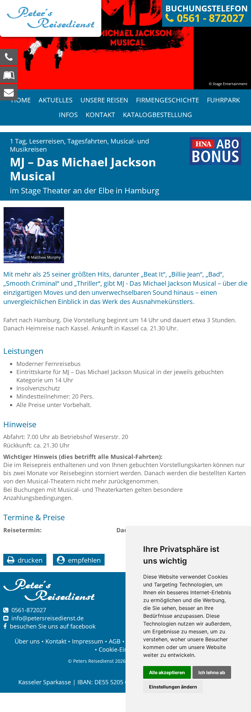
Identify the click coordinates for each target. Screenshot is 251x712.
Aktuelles (56, 100)
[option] (125, 44)
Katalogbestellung (157, 114)
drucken (30, 560)
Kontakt (100, 114)
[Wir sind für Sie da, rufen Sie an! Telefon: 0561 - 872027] (9, 57)
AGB (115, 641)
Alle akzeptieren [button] (167, 672)
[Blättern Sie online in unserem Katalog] (9, 75)
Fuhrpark (223, 100)
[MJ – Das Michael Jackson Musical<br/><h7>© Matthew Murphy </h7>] (34, 235)
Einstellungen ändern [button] (173, 686)
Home (21, 100)
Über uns (27, 641)
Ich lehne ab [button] (211, 672)
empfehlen (84, 560)
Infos (68, 114)
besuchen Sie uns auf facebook (51, 626)
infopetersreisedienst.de (47, 618)
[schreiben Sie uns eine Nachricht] (9, 92)
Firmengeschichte (167, 100)
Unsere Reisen (104, 100)
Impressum (87, 641)
